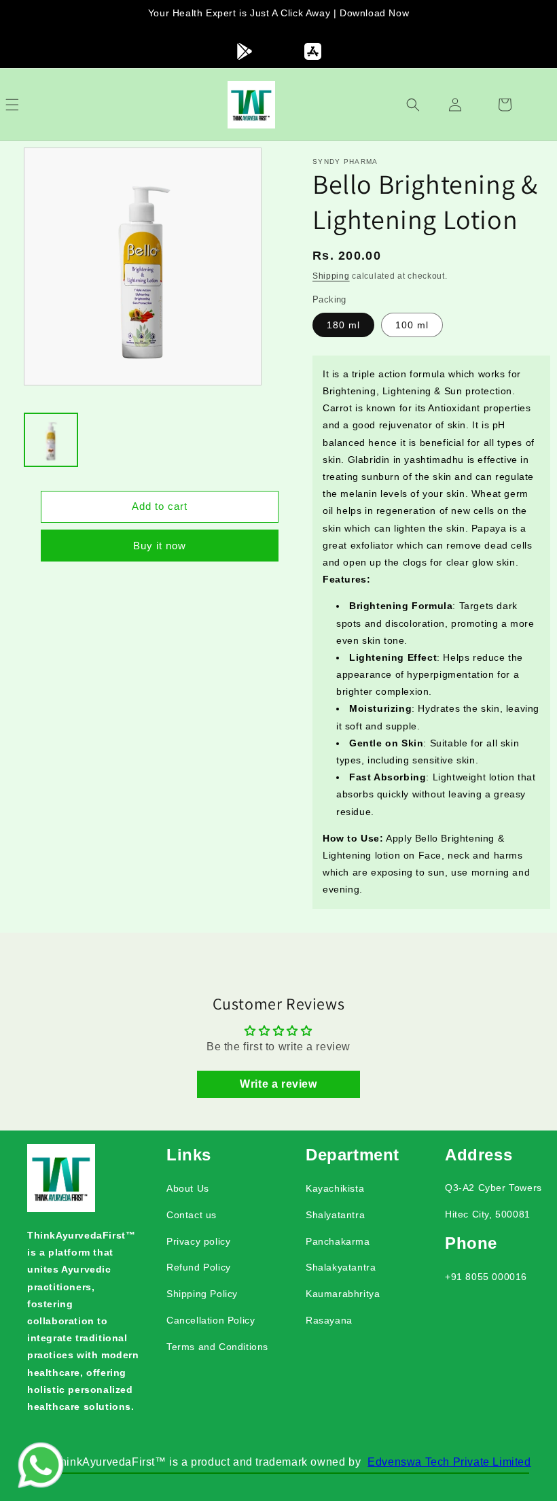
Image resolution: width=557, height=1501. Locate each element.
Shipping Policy (202, 1293)
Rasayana (329, 1320)
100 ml (412, 325)
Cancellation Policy (210, 1320)
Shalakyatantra (341, 1267)
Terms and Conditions (217, 1346)
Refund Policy (198, 1267)
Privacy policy (198, 1241)
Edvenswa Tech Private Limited (449, 1462)
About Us (187, 1188)
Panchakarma (338, 1241)
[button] (27, 105)
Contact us (191, 1214)
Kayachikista (335, 1188)
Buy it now (159, 545)
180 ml (343, 325)
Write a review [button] (278, 1084)
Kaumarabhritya (343, 1293)
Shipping (331, 276)
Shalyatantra (335, 1214)
